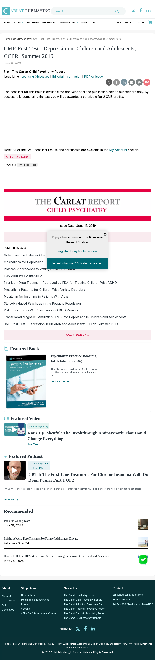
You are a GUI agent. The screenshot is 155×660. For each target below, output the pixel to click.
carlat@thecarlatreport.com (128, 594)
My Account (118, 150)
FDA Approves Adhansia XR (24, 276)
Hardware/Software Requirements (133, 643)
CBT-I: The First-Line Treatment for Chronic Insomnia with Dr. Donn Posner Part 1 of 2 (88, 477)
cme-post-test (27, 165)
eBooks (25, 608)
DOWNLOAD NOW (77, 335)
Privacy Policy (53, 643)
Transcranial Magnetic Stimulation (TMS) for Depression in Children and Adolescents (65, 317)
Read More (32, 444)
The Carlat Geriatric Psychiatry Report (84, 613)
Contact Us (8, 609)
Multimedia (48, 22)
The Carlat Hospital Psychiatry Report (84, 608)
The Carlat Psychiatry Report (79, 595)
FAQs (95, 22)
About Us (7, 596)
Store (17, 22)
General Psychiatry (38, 426)
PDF (147, 82)
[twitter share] (109, 82)
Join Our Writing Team (17, 521)
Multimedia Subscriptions (35, 599)
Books (24, 604)
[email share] (131, 82)
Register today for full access (77, 251)
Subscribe (140, 22)
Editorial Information (66, 76)
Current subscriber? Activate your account (77, 263)
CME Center (32, 22)
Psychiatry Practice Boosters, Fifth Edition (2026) (74, 358)
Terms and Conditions (32, 643)
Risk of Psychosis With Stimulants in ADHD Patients (41, 310)
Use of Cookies (99, 643)
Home (7, 22)
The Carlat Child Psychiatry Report (83, 599)
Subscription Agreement (76, 643)
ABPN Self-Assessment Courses (39, 613)
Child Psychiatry (22, 38)
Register (128, 22)
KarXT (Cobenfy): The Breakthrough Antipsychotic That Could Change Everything (86, 436)
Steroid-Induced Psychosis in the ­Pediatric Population (42, 303)
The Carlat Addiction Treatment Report (85, 604)
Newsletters (67, 22)
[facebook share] (116, 82)
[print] (139, 82)
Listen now (9, 499)
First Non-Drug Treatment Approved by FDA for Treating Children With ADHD (60, 282)
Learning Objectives (35, 76)
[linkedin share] (124, 82)
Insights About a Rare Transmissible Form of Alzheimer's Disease (41, 538)
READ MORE (58, 381)
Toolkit (85, 22)
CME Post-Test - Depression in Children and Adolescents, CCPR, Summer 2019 (61, 324)
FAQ (4, 605)
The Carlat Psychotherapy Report (82, 617)
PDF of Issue (93, 76)
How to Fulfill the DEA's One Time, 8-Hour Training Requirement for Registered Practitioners (57, 556)
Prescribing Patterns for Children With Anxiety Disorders (44, 289)
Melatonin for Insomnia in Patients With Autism (37, 296)
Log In (118, 22)
